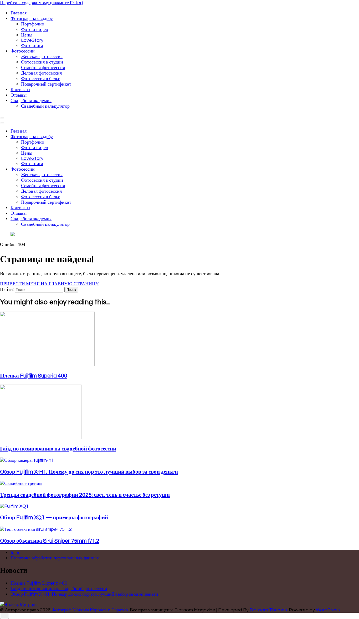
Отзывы (19, 95)
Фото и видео (34, 29)
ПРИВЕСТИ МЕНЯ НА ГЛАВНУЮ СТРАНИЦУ (49, 283)
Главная (19, 13)
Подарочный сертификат (46, 84)
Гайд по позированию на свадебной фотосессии (58, 449)
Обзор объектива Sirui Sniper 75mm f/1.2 (49, 541)
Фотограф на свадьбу (32, 18)
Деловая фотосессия (41, 73)
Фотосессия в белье (40, 78)
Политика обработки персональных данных (55, 557)
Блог (15, 552)
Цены (26, 35)
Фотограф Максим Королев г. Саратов (90, 609)
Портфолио (32, 24)
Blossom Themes (268, 609)
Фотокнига (32, 45)
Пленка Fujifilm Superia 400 (33, 376)
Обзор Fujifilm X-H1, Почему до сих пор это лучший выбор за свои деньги (89, 472)
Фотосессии (23, 51)
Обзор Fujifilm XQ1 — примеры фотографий (54, 517)
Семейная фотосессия (43, 67)
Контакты (20, 89)
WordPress (328, 609)
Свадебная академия (31, 100)
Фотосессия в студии (42, 62)
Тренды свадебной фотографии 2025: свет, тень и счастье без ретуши (85, 495)
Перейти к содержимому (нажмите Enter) (41, 2)
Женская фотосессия (42, 56)
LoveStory (32, 40)
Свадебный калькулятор (45, 106)
